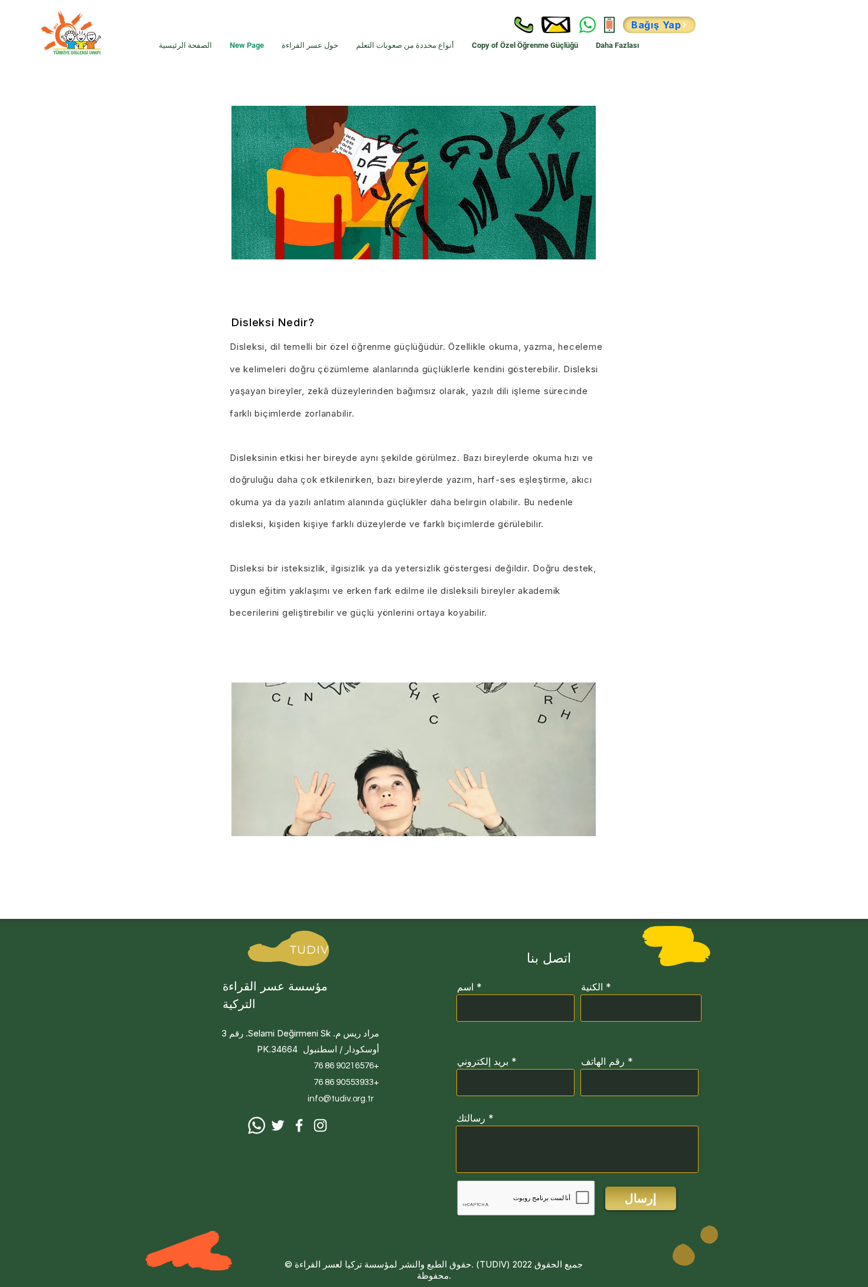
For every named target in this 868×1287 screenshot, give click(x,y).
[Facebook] (299, 1125)
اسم (465, 987)
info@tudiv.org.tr (341, 1098)
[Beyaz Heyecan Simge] (277, 1125)
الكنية (592, 987)
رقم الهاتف (603, 1061)
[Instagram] (320, 1125)
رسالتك (470, 1118)
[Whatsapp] (256, 1125)
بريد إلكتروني (482, 1061)
